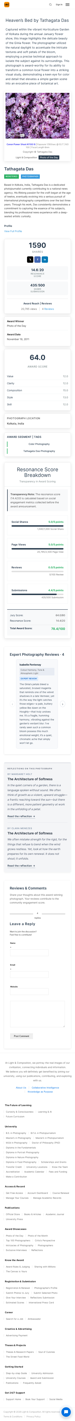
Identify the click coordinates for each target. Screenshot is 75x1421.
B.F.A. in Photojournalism (43, 1133)
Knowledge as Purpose (40, 1091)
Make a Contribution (16, 1176)
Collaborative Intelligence (45, 1087)
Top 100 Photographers (18, 1240)
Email (12, 967)
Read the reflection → (21, 816)
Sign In (59, 4)
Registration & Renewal (18, 1288)
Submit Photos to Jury (17, 1293)
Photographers (45, 1245)
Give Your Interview (16, 1297)
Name (13, 945)
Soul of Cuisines (46, 1352)
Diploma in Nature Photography (22, 1157)
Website (14, 986)
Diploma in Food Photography (21, 1162)
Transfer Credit (14, 1167)
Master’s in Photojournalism (50, 1138)
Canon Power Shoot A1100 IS (21, 144)
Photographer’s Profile (45, 1288)
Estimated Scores (15, 1302)
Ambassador (34, 1319)
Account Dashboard (38, 1193)
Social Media (55, 1399)
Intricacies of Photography (19, 1245)
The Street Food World (17, 1356)
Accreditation (13, 1171)
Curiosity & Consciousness (19, 1111)
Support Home (13, 1399)
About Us (21, 1087)
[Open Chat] (66, 1412)
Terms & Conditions (12, 1416)
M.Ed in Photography (16, 1142)
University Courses (16, 1378)
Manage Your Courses (17, 1198)
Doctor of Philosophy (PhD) (46, 1142)
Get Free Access (14, 1193)
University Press (14, 1219)
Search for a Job (14, 1319)
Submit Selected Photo (45, 1293)
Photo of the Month (38, 1235)
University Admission (42, 1373)
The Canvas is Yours (16, 1271)
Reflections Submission (42, 1297)
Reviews (49, 308)
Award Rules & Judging (18, 1266)
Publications (12, 1383)
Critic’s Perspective (45, 1240)
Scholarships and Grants (53, 1162)
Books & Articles (32, 1214)
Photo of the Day (14, 1235)
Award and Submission (42, 1378)
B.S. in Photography (16, 1133)
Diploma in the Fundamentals (21, 1147)
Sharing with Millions (45, 1266)
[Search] (50, 4)
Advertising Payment (17, 1335)
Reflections (37, 1250)
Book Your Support (35, 1399)
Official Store (13, 1214)
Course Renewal (60, 1193)
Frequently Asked (32, 1383)
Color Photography (39, 444)
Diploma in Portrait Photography (22, 1152)
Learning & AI (45, 1111)
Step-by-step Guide (16, 1373)
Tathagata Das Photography (39, 451)
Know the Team (60, 1167)
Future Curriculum (15, 1116)
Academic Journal (55, 1214)
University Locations (36, 1167)
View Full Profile (13, 231)
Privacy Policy (34, 1416)
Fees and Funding (58, 1171)
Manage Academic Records (47, 1198)
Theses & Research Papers (20, 1352)
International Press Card (41, 1302)
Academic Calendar (34, 1171)
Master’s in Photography (18, 1138)
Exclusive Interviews (16, 1250)
